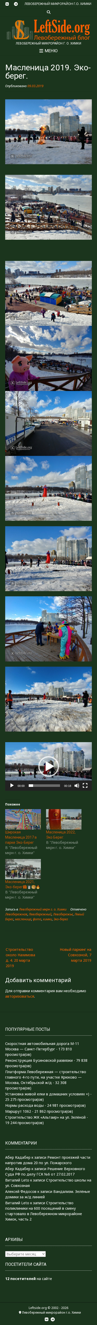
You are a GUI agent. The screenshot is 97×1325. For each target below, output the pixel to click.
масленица (23, 919)
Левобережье (63, 914)
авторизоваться (19, 996)
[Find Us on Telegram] (16, 4)
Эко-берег (61, 919)
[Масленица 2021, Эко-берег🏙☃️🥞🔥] (23, 869)
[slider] (44, 785)
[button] (48, 766)
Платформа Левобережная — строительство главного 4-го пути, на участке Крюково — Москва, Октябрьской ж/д (45, 1077)
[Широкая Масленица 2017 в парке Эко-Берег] (23, 819)
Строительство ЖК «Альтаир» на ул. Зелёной (45, 1117)
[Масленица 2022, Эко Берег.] (64, 819)
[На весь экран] (85, 785)
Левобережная (16, 914)
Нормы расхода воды (24, 1105)
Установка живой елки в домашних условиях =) (47, 1093)
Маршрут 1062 (18, 1111)
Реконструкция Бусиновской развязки (39, 1060)
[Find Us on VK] (7, 4)
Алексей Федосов (20, 1191)
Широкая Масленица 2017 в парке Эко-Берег (21, 837)
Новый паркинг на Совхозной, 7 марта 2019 (75, 955)
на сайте (28, 1278)
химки (47, 919)
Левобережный (40, 914)
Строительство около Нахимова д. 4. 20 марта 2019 (20, 957)
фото (37, 919)
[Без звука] (76, 785)
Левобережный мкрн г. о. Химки (42, 909)
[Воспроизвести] (11, 785)
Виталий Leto (17, 1180)
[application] (48, 766)
